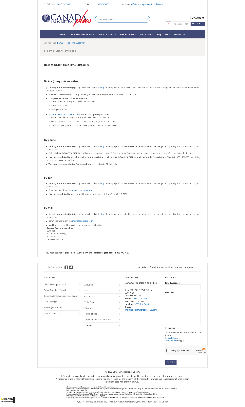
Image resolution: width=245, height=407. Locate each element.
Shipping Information (53, 307)
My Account (197, 17)
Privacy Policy (170, 338)
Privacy (87, 308)
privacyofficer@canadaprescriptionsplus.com (149, 402)
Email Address (172, 283)
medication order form (82, 190)
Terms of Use (90, 313)
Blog (167, 34)
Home (62, 34)
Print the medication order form (63, 114)
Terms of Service (172, 341)
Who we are (146, 34)
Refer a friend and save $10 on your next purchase (167, 267)
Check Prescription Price (81, 34)
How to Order (127, 34)
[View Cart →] (168, 24)
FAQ (159, 34)
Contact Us (179, 34)
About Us (88, 284)
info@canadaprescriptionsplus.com (147, 4)
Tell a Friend (90, 302)
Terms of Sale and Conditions (98, 319)
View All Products (107, 34)
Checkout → (198, 24)
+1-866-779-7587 (62, 4)
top (102, 87)
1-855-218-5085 (141, 304)
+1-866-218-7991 (102, 4)
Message (170, 292)
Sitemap (88, 325)
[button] (8, 400)
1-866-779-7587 (139, 298)
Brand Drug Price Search (55, 290)
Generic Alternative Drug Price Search (61, 296)
